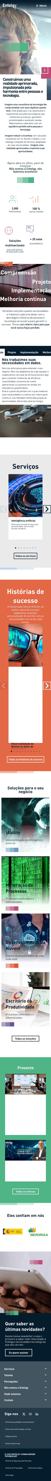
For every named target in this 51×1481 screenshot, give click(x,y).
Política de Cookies (35, 1468)
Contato (8, 1400)
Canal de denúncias (12, 1443)
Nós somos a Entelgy (16, 1387)
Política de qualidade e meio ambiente (19, 1422)
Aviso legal (9, 1475)
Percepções (11, 1381)
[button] (37, 70)
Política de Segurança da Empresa (18, 1461)
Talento (8, 1375)
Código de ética (11, 1436)
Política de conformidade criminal (18, 1429)
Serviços (9, 1368)
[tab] (11, 352)
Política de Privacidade (14, 1468)
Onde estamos (12, 1393)
